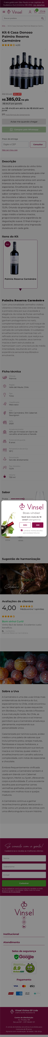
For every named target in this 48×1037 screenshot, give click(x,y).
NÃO (25, 525)
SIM (37, 525)
